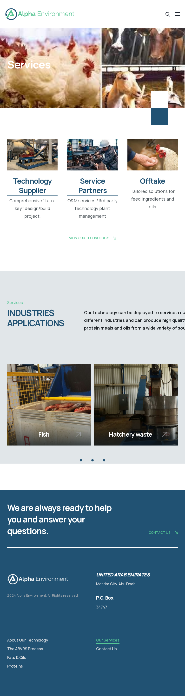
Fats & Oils (16, 657)
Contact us (160, 532)
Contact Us (106, 648)
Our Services (107, 640)
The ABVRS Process (25, 648)
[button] (81, 460)
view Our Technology (89, 238)
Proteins (15, 666)
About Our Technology (27, 640)
